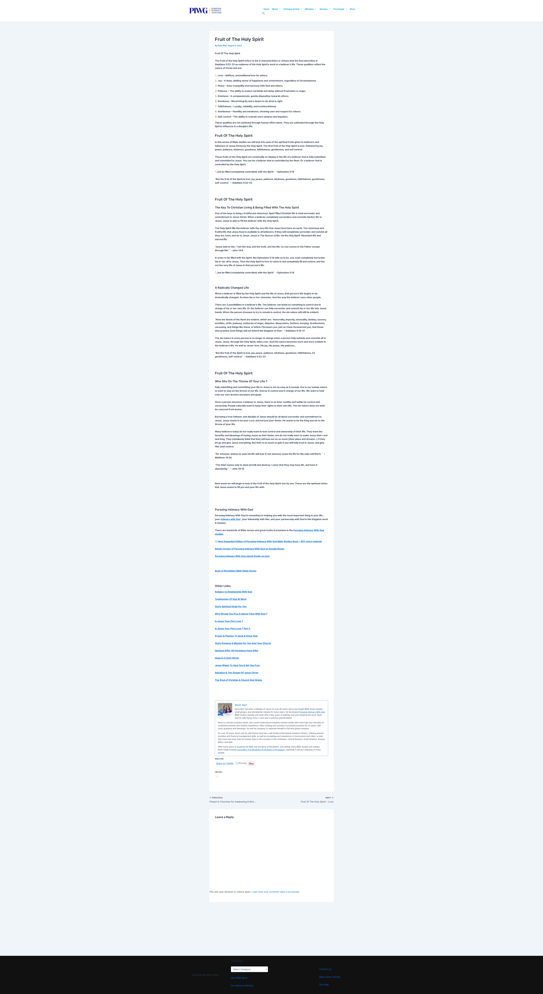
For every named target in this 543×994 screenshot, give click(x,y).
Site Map (324, 984)
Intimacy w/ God (291, 9)
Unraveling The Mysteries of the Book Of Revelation (261, 749)
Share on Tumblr (225, 763)
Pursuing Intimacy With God (312, 712)
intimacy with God (230, 519)
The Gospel (338, 9)
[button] (263, 14)
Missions (309, 9)
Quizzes (323, 9)
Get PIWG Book (239, 977)
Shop (352, 9)
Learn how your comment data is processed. (276, 891)
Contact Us (325, 969)
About (275, 9)
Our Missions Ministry (242, 985)
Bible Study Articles (329, 976)
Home (266, 9)
